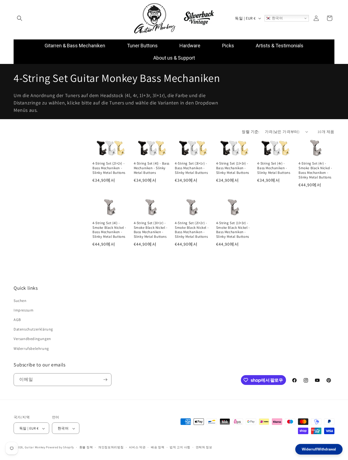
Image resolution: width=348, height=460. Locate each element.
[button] (20, 18)
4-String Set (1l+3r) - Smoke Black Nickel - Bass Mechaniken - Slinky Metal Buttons (233, 230)
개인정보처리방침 (111, 447)
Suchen (20, 300)
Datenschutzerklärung (33, 329)
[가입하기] (105, 379)
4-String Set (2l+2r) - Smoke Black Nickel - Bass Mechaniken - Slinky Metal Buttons (192, 230)
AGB (17, 319)
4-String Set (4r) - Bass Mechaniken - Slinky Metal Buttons (273, 168)
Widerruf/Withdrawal (319, 449)
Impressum (23, 310)
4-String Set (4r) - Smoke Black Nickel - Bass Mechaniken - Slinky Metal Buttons (315, 170)
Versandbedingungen (32, 338)
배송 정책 (157, 447)
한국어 (277, 18)
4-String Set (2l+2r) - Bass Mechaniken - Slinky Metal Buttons (108, 168)
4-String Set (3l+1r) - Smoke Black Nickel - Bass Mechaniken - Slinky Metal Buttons (150, 230)
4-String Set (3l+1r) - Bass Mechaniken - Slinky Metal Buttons (191, 168)
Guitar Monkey (35, 447)
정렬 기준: (250, 131)
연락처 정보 (204, 447)
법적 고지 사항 (180, 447)
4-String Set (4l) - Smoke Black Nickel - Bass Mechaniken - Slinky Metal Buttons (109, 230)
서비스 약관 (137, 447)
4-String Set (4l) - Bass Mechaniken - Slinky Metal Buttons (151, 168)
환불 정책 (86, 447)
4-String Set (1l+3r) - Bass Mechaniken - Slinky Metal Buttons (232, 168)
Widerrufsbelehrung (31, 348)
